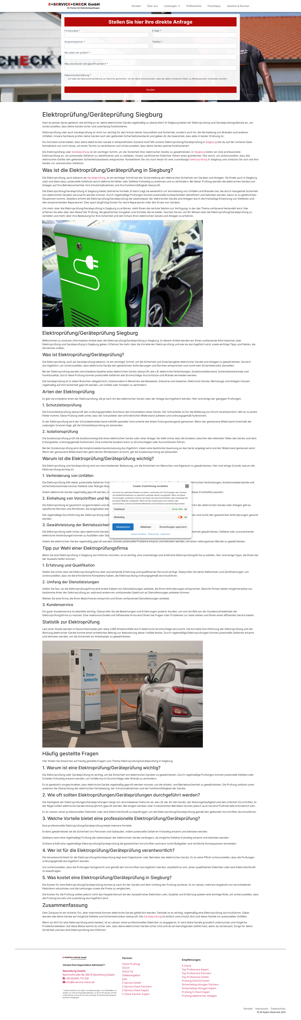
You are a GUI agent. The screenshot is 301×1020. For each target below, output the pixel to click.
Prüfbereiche (193, 6)
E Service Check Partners (137, 986)
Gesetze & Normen (238, 6)
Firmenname (72, 31)
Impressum (165, 534)
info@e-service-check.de (80, 982)
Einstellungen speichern (173, 526)
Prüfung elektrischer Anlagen (199, 995)
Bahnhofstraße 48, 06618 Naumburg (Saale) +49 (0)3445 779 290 (88, 974)
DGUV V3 (127, 971)
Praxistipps (214, 6)
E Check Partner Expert (136, 994)
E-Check (186, 965)
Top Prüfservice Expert (195, 969)
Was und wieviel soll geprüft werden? (86, 64)
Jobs (124, 979)
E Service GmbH (131, 982)
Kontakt (136, 6)
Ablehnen (145, 526)
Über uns (152, 6)
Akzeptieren (123, 526)
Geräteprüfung (80, 151)
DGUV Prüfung (131, 964)
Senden (150, 89)
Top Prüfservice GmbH (195, 977)
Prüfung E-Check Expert (196, 992)
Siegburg (211, 142)
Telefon (157, 42)
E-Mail (156, 31)
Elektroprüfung (198, 159)
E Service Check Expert (135, 990)
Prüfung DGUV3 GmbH (195, 980)
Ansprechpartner (74, 42)
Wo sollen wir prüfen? (77, 52)
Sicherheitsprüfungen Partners (200, 984)
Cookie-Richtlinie (138, 534)
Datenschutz (153, 534)
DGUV (125, 967)
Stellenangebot (131, 975)
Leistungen (170, 6)
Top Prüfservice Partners (196, 973)
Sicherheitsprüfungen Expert (199, 988)
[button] (187, 486)
